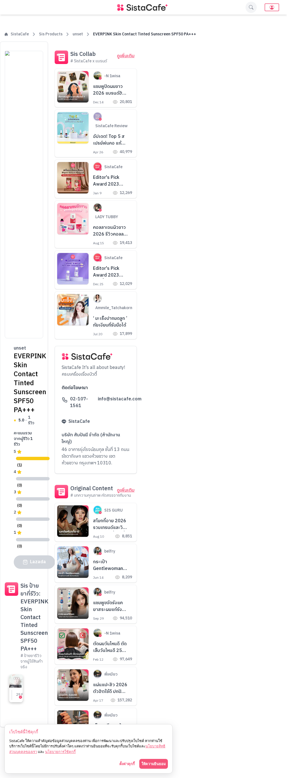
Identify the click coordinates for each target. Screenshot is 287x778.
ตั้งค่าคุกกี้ (127, 763)
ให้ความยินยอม (154, 763)
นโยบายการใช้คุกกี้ (60, 751)
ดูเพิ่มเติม (126, 56)
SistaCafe (20, 34)
